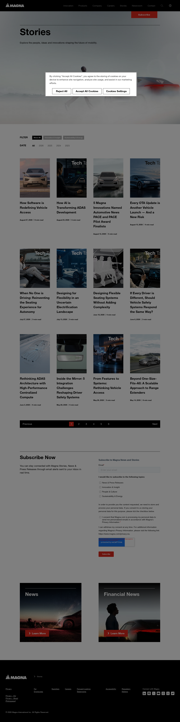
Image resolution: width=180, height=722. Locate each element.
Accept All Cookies (87, 91)
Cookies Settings (116, 91)
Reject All (61, 91)
